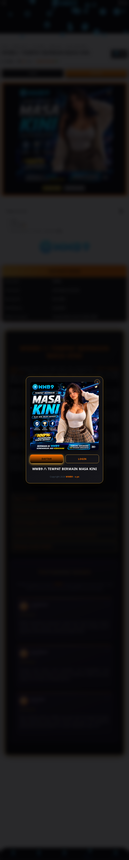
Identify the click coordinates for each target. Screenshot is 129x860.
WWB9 (69, 476)
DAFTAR (47, 458)
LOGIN (82, 458)
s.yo (77, 476)
